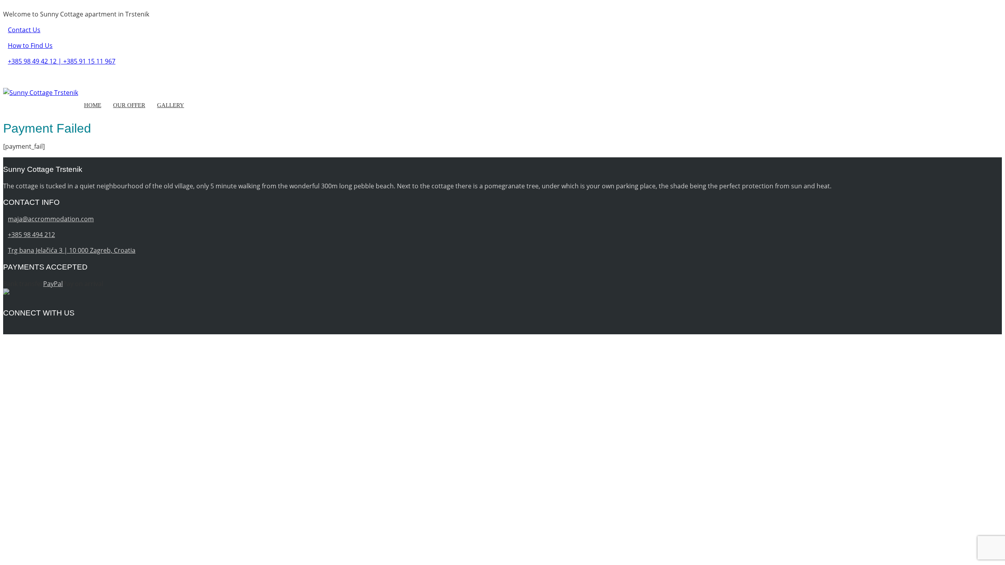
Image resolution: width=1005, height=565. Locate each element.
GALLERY (170, 105)
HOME (92, 105)
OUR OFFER (129, 105)
